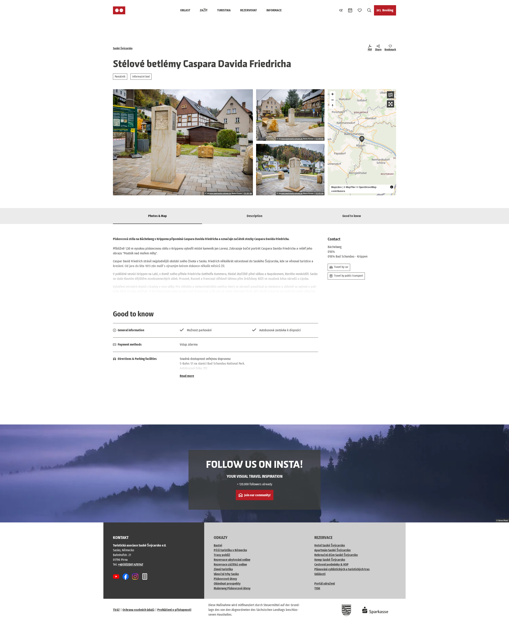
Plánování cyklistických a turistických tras (342, 569)
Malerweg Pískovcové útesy (232, 588)
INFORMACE (274, 10)
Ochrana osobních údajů (138, 610)
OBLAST (185, 10)
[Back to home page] (119, 10)
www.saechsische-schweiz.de (220, 193)
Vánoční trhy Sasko (226, 574)
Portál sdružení (324, 583)
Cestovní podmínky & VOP (331, 564)
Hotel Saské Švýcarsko (329, 545)
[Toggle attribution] (391, 187)
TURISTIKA (224, 10)
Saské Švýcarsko (122, 48)
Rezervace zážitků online (230, 564)
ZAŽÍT (204, 10)
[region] (362, 142)
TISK (317, 588)
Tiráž (116, 610)
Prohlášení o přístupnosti (174, 610)
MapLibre (336, 187)
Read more (187, 376)
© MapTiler (350, 187)
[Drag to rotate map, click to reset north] (332, 106)
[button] (499, 616)
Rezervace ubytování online (232, 560)
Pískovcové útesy (225, 579)
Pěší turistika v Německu (230, 550)
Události (319, 574)
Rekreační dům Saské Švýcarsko (336, 555)
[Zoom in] (332, 94)
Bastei (218, 545)
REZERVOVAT (248, 10)
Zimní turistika (223, 569)
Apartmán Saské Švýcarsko (332, 550)
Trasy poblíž (222, 555)
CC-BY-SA (248, 193)
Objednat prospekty (227, 583)
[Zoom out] (332, 100)
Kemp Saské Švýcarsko (329, 560)
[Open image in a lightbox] (183, 142)
